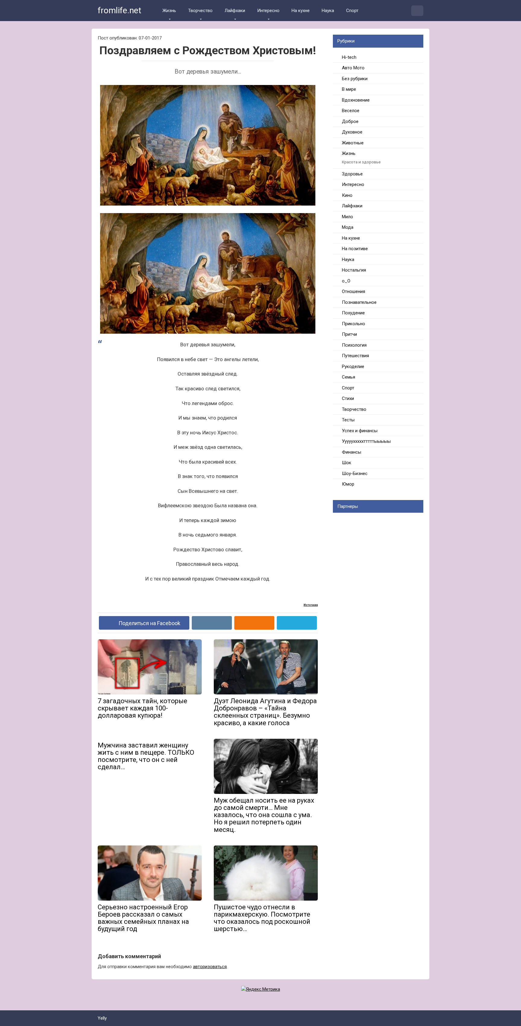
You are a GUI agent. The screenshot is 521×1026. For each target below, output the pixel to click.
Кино (347, 195)
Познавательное (359, 302)
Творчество (200, 10)
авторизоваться (210, 966)
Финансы (351, 452)
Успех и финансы (359, 430)
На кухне (301, 10)
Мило (347, 216)
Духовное (352, 132)
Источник (311, 604)
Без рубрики (355, 78)
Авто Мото (353, 68)
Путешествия (355, 355)
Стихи (348, 398)
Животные (353, 143)
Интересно (268, 10)
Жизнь (169, 10)
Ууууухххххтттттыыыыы (366, 441)
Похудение (353, 313)
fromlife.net (119, 10)
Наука (328, 10)
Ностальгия (354, 270)
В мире (349, 89)
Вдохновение (356, 100)
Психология (354, 345)
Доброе (350, 121)
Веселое (350, 110)
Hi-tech (349, 57)
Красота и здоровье (361, 161)
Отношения (353, 291)
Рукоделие (353, 366)
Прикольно (353, 323)
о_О (346, 281)
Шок (346, 462)
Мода (347, 227)
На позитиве (355, 248)
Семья (348, 377)
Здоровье (352, 174)
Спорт (352, 10)
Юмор (348, 484)
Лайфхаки (235, 10)
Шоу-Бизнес (355, 473)
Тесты (348, 420)
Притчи (349, 334)
